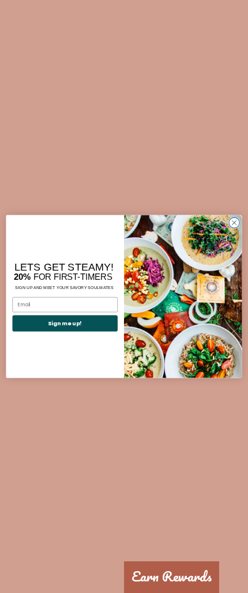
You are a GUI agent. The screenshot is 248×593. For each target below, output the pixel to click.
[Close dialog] (234, 223)
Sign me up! (65, 323)
